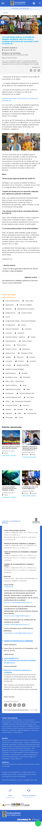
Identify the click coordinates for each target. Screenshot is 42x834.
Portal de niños (16, 754)
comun (8, 317)
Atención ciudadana (26, 305)
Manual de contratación (10, 750)
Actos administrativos (12, 301)
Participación (9, 393)
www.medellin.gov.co (11, 658)
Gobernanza (26, 349)
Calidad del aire (10, 313)
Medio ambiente (11, 373)
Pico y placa (30, 397)
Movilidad (24, 373)
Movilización (26, 377)
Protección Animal (11, 405)
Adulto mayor (29, 301)
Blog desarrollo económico (25, 309)
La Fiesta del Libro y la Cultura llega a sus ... (30, 487)
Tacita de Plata (32, 413)
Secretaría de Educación (9, 55)
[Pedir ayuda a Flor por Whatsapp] (38, 823)
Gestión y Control (11, 349)
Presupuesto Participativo (23, 401)
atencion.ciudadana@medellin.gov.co (18, 602)
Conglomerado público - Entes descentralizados (21, 321)
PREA (7, 401)
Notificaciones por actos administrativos (26, 722)
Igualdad (8, 357)
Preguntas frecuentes (20, 740)
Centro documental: (8, 720)
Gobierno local (10, 353)
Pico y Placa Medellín (17, 752)
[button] (32, 3)
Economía (9, 333)
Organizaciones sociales (13, 389)
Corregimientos (10, 325)
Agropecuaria (10, 305)
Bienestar (7, 50)
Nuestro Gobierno (11, 385)
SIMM (19, 413)
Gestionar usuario (17, 742)
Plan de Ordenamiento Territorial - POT (22, 748)
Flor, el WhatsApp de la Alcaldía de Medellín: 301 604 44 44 (20, 661)
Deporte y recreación (12, 329)
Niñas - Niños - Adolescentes (15, 381)
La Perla (8, 365)
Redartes (8, 409)
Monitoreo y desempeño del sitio (28, 744)
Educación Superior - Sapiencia (15, 337)
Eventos (8, 345)
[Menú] (4, 3)
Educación (21, 333)
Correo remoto (7, 740)
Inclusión (32, 357)
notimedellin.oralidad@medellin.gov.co (18, 633)
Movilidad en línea (11, 377)
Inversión (21, 361)
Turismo (20, 417)
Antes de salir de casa (26, 750)
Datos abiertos (16, 758)
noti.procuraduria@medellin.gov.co (17, 616)
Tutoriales (5, 752)
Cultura (6, 453)
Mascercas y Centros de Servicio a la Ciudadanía (17, 671)
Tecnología (9, 417)
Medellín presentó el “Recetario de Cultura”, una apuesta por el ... (30, 448)
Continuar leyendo (9, 455)
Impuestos (20, 357)
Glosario (27, 742)
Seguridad (9, 413)
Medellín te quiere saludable (15, 369)
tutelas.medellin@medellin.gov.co (16, 624)
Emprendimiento (11, 341)
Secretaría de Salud (22, 55)
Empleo (33, 337)
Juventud (33, 361)
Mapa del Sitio (8, 746)
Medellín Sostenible (23, 365)
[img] (3, 3)
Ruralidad (20, 409)
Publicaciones (18, 732)
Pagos (28, 389)
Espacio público (27, 341)
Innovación (9, 361)
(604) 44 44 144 (29, 797)
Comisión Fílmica (26, 313)
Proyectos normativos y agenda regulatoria (16, 730)
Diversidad (28, 329)
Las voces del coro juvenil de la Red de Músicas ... (11, 447)
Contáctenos (8, 587)
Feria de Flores (21, 345)
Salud (14, 50)
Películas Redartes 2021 (26, 393)
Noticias (5, 12)
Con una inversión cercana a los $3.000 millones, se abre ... (9, 488)
